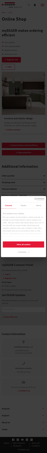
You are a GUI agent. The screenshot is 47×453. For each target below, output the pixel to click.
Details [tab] (23, 205)
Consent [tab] (8, 205)
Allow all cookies (23, 244)
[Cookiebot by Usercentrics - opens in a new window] (34, 199)
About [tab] (38, 205)
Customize (22, 252)
